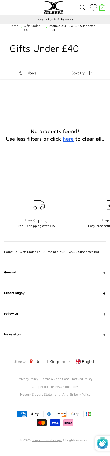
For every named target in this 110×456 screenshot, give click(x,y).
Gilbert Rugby (55, 293)
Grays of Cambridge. (47, 440)
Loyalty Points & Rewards (55, 19)
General (55, 272)
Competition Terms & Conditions (55, 387)
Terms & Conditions (55, 379)
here (68, 139)
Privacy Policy (28, 379)
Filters (31, 73)
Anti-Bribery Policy (76, 394)
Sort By (78, 73)
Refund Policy (82, 379)
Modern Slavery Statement (40, 394)
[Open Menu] (7, 7)
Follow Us (55, 313)
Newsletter (55, 334)
